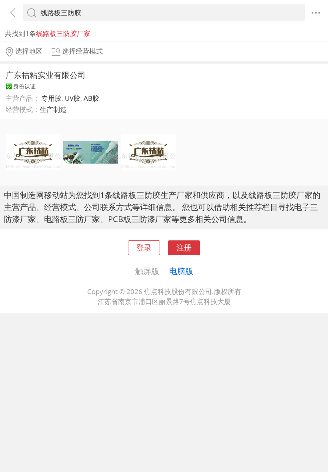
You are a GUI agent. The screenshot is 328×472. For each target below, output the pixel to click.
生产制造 (53, 109)
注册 (184, 247)
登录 (144, 247)
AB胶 (91, 98)
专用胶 (51, 98)
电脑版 (181, 270)
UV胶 (72, 98)
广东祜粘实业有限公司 (46, 74)
